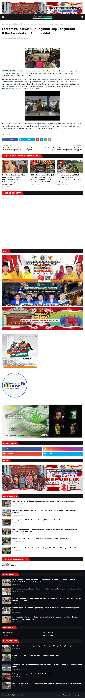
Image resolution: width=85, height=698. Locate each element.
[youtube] (22, 454)
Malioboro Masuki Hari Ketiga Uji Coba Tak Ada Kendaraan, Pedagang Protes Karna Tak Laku (46, 683)
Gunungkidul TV (7, 633)
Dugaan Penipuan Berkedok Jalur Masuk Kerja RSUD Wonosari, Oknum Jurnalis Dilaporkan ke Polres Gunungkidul (46, 599)
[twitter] (63, 454)
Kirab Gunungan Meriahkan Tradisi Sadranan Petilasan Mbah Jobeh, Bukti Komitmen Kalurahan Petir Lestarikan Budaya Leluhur (43, 581)
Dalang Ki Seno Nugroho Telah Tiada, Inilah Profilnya (32, 674)
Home (59, 695)
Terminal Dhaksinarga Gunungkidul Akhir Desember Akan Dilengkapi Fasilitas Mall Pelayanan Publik (47, 665)
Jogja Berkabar (48, 633)
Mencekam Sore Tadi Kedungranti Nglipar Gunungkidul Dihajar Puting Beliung (41, 646)
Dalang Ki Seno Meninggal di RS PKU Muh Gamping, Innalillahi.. (35, 655)
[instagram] (63, 449)
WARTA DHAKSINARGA (11, 71)
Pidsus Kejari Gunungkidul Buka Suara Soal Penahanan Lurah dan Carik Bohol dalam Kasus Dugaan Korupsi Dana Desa (45, 530)
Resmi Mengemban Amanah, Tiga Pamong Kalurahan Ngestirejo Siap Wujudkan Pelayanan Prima (45, 609)
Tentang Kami (67, 695)
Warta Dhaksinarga (10, 38)
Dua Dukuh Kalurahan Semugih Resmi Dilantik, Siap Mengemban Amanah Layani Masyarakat (46, 589)
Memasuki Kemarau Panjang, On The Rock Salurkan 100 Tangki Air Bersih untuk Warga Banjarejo (44, 511)
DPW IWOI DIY (6, 635)
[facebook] (22, 449)
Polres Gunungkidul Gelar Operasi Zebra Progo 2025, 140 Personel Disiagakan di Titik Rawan (46, 548)
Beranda (5, 24)
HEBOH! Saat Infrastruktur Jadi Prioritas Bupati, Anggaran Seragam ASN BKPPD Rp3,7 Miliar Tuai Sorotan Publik (42, 178)
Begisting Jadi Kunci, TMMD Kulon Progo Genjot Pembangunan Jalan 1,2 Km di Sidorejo (69, 178)
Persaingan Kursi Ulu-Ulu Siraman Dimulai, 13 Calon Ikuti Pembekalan (37, 520)
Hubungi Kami (78, 695)
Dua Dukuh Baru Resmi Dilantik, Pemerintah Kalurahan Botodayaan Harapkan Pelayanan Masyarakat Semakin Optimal (14, 179)
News (10, 24)
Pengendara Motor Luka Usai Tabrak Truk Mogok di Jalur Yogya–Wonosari (39, 538)
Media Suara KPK (49, 635)
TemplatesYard (19, 695)
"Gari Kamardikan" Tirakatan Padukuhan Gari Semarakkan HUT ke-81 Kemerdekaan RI (43, 501)
